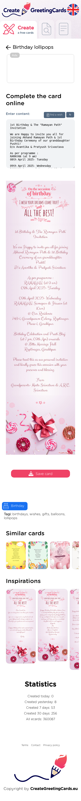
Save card (44, 474)
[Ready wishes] (46, 29)
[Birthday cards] (39, 555)
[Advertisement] (40, 69)
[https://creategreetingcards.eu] (33, 10)
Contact (35, 745)
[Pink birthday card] (61, 555)
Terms (24, 745)
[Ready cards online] (63, 29)
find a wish (56, 115)
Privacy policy (51, 745)
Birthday (17, 506)
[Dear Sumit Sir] (22, 626)
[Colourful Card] (17, 555)
